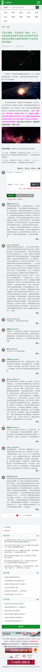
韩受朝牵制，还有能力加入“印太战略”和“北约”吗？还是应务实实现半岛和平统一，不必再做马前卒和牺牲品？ (21, 155)
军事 (21, 17)
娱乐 (5, 21)
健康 (36, 17)
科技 (36, 12)
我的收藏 (7, 527)
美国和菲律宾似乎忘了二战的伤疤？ (15, 607)
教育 (13, 17)
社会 (28, 12)
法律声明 (12, 641)
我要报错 (21, 626)
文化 (5, 17)
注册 (24, 189)
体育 (28, 17)
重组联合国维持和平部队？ (12, 577)
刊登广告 (34, 639)
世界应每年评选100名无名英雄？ (14, 604)
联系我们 (19, 641)
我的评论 (7, 530)
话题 (8, 27)
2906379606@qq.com (15, 646)
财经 (21, 12)
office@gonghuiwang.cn (31, 646)
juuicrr (9, 245)
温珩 (8, 349)
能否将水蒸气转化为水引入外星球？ (15, 584)
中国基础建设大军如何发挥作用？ (14, 580)
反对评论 (29, 195)
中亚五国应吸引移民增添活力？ (14, 621)
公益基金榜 (20, 639)
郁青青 (9, 329)
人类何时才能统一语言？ (12, 587)
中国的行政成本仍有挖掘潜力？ (14, 617)
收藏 (39, 168)
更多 (37, 535)
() (20, 168)
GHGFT (9, 447)
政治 (5, 12)
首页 (3, 27)
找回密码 (25, 641)
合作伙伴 (27, 639)
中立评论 (20, 195)
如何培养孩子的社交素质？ (12, 610)
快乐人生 (9, 379)
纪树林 (9, 359)
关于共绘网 (5, 639)
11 (11, 199)
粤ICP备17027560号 (34, 666)
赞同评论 (11, 195)
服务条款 (13, 639)
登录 (20, 189)
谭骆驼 (9, 427)
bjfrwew (9, 319)
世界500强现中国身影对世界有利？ (15, 614)
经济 (13, 12)
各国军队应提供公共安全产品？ (14, 594)
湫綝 (8, 476)
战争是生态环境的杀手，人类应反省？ (16, 591)
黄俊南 (9, 204)
